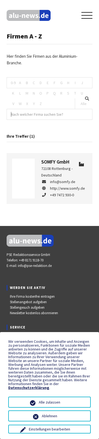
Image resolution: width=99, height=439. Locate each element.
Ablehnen (49, 415)
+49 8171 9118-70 (31, 260)
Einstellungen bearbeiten (49, 429)
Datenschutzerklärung (28, 387)
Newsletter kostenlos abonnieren (34, 313)
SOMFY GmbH (55, 162)
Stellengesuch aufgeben (27, 307)
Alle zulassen (49, 402)
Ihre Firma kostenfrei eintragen (32, 296)
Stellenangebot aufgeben (28, 302)
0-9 (13, 82)
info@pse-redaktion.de (35, 265)
